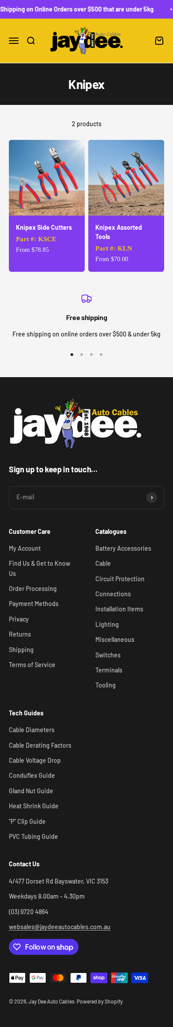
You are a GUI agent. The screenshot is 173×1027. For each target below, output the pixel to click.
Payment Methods (34, 603)
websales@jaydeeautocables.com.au (59, 926)
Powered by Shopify (100, 1001)
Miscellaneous (114, 639)
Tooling (105, 685)
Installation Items (119, 609)
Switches (108, 655)
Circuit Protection (120, 579)
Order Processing (33, 588)
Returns (20, 634)
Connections (113, 594)
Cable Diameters (32, 730)
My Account (25, 548)
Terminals (108, 670)
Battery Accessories (123, 548)
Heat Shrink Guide (34, 806)
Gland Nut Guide (31, 791)
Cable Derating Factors (40, 745)
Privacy (19, 619)
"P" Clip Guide (27, 821)
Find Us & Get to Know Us (39, 568)
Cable (103, 563)
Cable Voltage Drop (35, 760)
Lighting (107, 624)
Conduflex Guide (32, 775)
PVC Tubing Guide (33, 836)
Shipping (21, 649)
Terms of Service (32, 664)
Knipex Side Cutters (44, 227)
